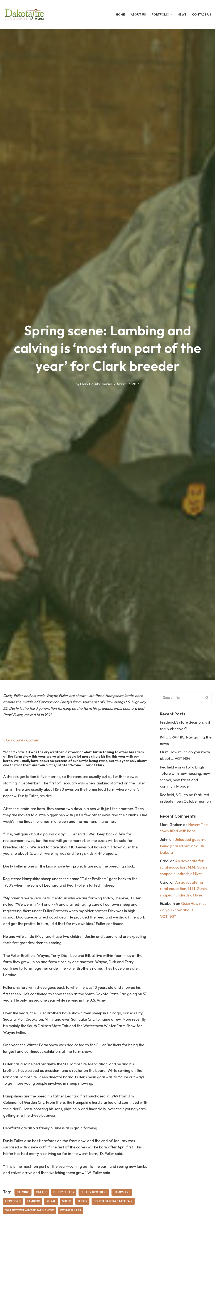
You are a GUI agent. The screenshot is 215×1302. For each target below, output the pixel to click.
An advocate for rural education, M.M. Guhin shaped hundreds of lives (183, 867)
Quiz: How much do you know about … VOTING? (184, 910)
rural (51, 1201)
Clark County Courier (96, 384)
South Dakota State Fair (113, 1201)
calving (23, 1192)
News (182, 14)
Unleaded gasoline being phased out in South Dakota (183, 846)
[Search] (207, 697)
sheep (66, 1201)
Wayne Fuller (70, 1210)
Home (120, 14)
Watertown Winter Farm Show (29, 1210)
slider (82, 1201)
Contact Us (201, 14)
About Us (138, 14)
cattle (41, 1192)
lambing (33, 1201)
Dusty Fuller (63, 1192)
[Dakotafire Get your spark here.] (24, 14)
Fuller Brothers (94, 1192)
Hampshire (122, 1192)
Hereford (13, 1201)
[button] (171, 14)
